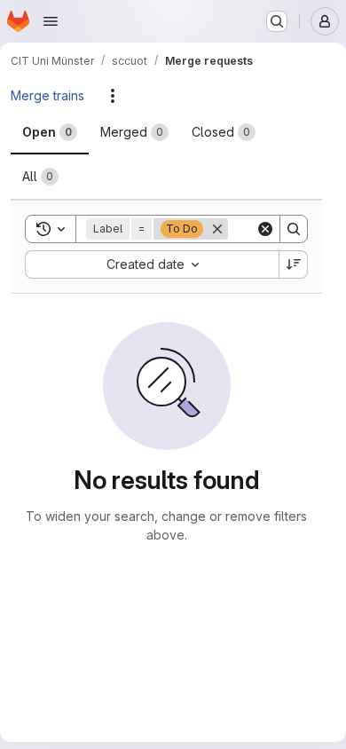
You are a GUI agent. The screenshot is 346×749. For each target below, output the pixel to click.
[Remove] (217, 229)
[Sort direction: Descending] (293, 264)
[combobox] (152, 264)
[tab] (50, 132)
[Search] (293, 229)
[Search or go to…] (276, 21)
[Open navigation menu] (50, 21)
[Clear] (265, 229)
